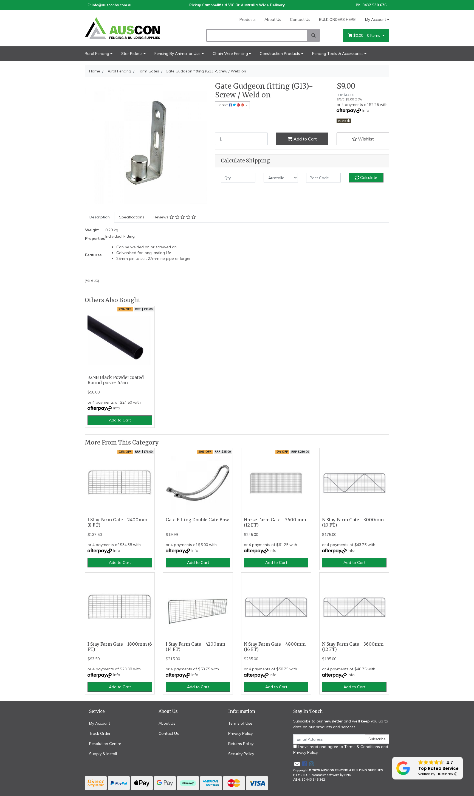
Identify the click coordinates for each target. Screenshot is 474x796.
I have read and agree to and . (340, 749)
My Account (375, 19)
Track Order (100, 733)
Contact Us (300, 19)
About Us (272, 19)
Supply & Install (103, 753)
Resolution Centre (105, 743)
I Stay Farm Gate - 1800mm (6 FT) (120, 647)
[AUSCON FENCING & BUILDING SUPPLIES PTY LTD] (133, 28)
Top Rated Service (438, 768)
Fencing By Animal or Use (177, 53)
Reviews (162, 217)
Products (247, 19)
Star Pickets (132, 53)
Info (365, 110)
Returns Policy (240, 743)
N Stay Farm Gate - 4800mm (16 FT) (275, 647)
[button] (363, 139)
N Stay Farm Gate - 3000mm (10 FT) (353, 522)
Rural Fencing (97, 53)
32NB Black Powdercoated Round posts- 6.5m (116, 380)
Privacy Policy (240, 733)
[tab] (99, 217)
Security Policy (241, 753)
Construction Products (280, 53)
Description (99, 217)
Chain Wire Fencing (230, 53)
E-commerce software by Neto (330, 775)
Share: (223, 105)
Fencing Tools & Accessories (337, 53)
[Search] (313, 35)
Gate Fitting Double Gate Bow (197, 519)
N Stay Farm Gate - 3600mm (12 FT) (352, 647)
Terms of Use (240, 723)
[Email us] (297, 763)
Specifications (131, 217)
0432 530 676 (374, 5)
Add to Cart (304, 139)
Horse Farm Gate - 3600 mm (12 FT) (275, 522)
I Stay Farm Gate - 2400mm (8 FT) (117, 522)
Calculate (368, 177)
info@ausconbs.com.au (112, 5)
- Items (367, 35)
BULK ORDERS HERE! (337, 19)
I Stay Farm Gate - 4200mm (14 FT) (195, 647)
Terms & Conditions (362, 746)
